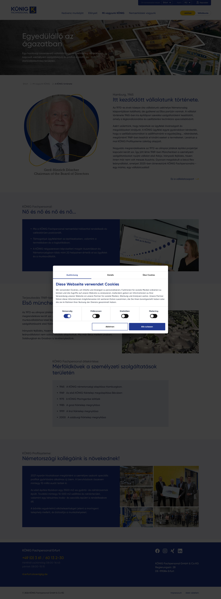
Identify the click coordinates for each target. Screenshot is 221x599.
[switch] (96, 316)
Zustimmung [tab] (72, 275)
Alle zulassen (147, 326)
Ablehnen (110, 326)
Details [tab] (110, 275)
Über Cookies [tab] (149, 275)
